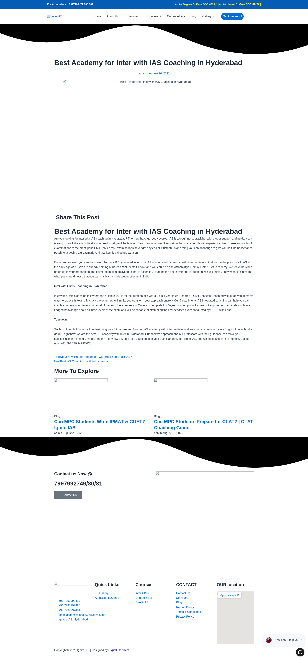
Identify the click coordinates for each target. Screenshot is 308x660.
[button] (120, 16)
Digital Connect (118, 650)
